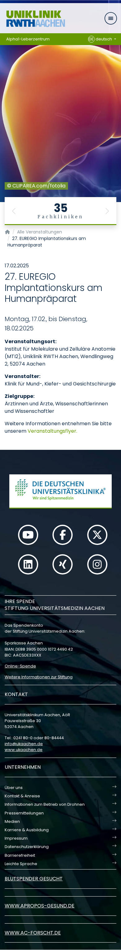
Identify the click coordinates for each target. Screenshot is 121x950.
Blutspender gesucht (34, 878)
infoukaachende (24, 743)
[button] (14, 211)
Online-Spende (20, 666)
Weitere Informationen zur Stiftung (39, 677)
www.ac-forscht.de (33, 932)
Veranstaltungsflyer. (52, 431)
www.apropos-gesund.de (39, 905)
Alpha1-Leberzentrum (28, 39)
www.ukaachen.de (24, 749)
